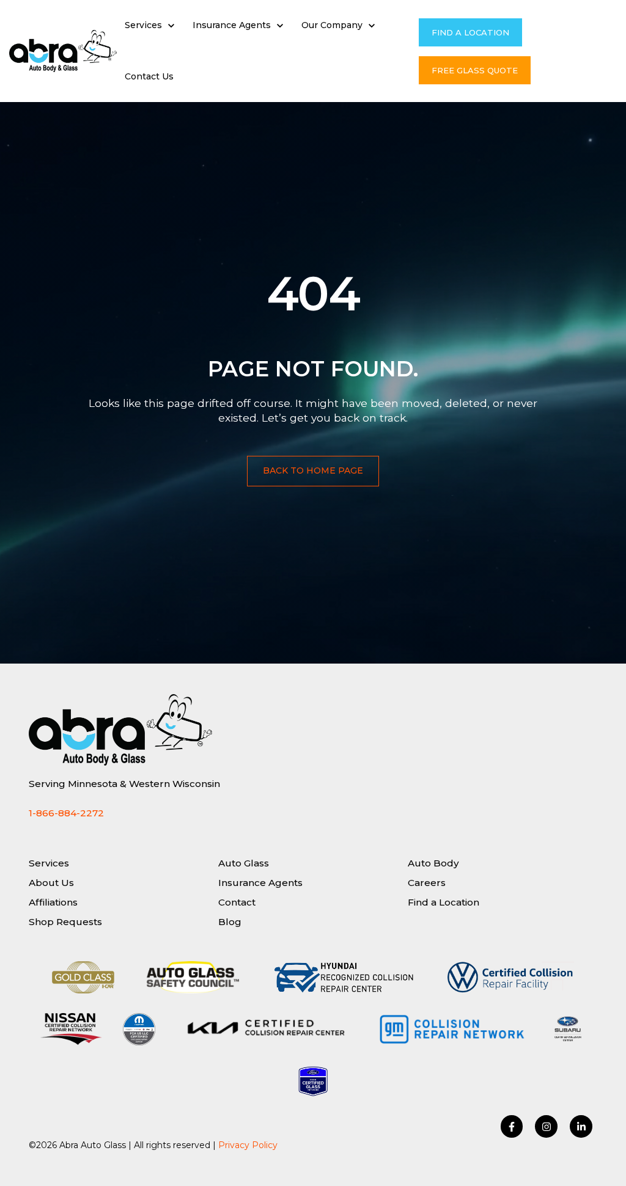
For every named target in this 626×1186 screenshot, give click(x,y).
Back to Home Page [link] (313, 470)
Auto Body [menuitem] (433, 863)
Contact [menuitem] (237, 902)
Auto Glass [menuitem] (243, 863)
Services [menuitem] (49, 863)
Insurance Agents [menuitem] (260, 882)
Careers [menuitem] (427, 882)
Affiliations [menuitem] (53, 902)
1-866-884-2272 (66, 813)
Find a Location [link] (470, 32)
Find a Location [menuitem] (443, 902)
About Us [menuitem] (51, 882)
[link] (63, 50)
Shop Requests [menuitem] (65, 922)
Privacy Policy (248, 1145)
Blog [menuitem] (229, 922)
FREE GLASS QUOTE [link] (475, 70)
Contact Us (149, 76)
